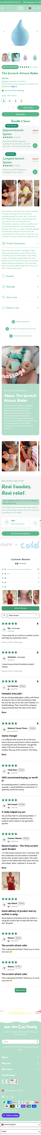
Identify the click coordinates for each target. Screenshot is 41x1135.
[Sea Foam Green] (10, 101)
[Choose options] (35, 145)
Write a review (20, 608)
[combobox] (20, 1124)
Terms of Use (28, 1047)
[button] (20, 569)
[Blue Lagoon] (4, 101)
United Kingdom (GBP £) (14, 1091)
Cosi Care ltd (12, 1110)
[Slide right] (37, 31)
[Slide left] (4, 31)
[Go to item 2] (25, 597)
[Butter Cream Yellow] (21, 101)
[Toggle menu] (2, 8)
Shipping (5, 81)
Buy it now (20, 114)
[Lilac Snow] (16, 101)
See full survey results (20, 533)
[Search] (33, 8)
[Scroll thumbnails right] (36, 597)
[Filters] (4, 615)
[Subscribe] (37, 1042)
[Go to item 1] (10, 597)
